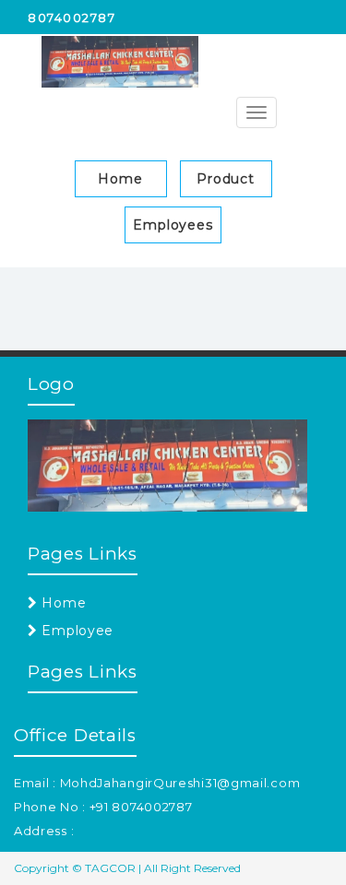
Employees (173, 225)
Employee (75, 630)
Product (226, 179)
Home (120, 179)
